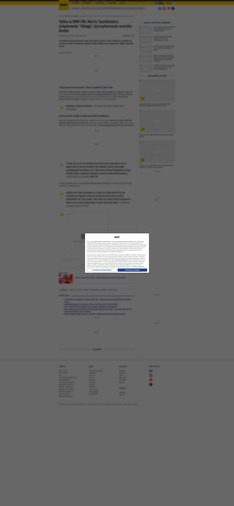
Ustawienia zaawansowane (101, 270)
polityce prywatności (121, 260)
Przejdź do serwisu (132, 270)
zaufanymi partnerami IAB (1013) (101, 241)
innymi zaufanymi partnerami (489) (122, 241)
